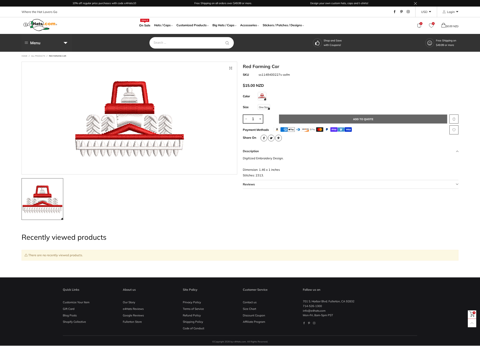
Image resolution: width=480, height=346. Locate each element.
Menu (35, 42)
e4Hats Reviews (133, 309)
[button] (246, 119)
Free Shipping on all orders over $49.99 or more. (214, 3)
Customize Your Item (76, 302)
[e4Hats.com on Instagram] (314, 323)
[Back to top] (472, 323)
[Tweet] (271, 138)
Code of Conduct (193, 328)
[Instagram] (408, 12)
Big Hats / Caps (223, 25)
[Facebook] (394, 12)
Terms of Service (193, 309)
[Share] (264, 138)
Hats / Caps (162, 25)
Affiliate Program (254, 322)
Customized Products (191, 25)
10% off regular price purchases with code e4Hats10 (96, 3)
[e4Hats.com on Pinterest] (309, 323)
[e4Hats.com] (40, 25)
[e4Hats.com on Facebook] (304, 323)
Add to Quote (363, 119)
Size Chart (249, 309)
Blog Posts (70, 315)
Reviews (249, 184)
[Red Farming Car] (262, 96)
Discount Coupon (254, 315)
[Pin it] (278, 138)
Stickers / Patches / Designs (282, 25)
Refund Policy (192, 315)
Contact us (249, 302)
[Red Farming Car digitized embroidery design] (129, 118)
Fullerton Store (132, 322)
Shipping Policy (193, 322)
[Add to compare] (453, 119)
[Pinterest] (401, 12)
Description (251, 151)
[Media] (230, 68)
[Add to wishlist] (453, 129)
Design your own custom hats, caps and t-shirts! (331, 3)
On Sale (144, 25)
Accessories (248, 25)
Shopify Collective (74, 322)
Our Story (129, 302)
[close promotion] (415, 3)
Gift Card (68, 309)
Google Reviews (133, 315)
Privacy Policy (192, 302)
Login (451, 12)
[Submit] (227, 43)
